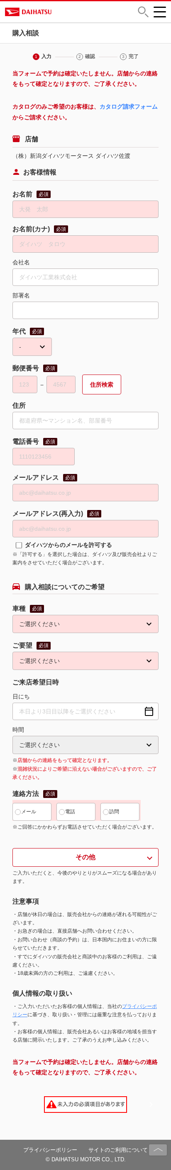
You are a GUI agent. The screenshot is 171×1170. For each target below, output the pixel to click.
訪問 (114, 812)
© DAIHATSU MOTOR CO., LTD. (86, 1159)
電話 (70, 812)
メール (28, 812)
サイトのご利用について (118, 1150)
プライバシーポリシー (50, 1150)
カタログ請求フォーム (129, 106)
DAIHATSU (60, 11)
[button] (143, 11)
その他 (85, 857)
